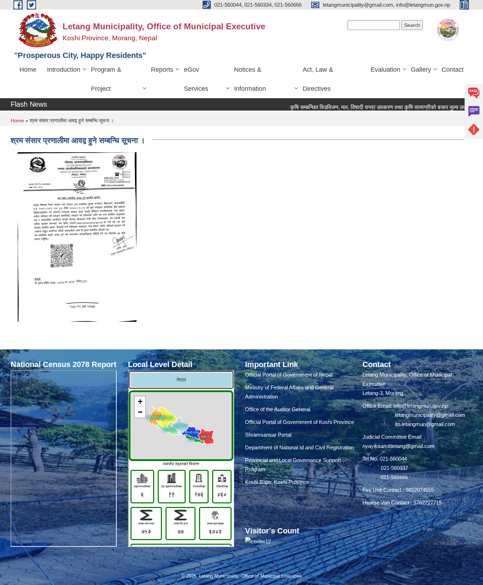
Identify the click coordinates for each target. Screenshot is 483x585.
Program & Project (106, 79)
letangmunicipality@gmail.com (430, 415)
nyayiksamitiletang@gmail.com (398, 446)
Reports (162, 69)
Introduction (63, 69)
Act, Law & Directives (318, 79)
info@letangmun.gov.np (421, 406)
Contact (453, 69)
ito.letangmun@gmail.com (425, 424)
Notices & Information (250, 79)
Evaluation (385, 69)
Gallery (421, 69)
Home (27, 69)
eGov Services (196, 79)
